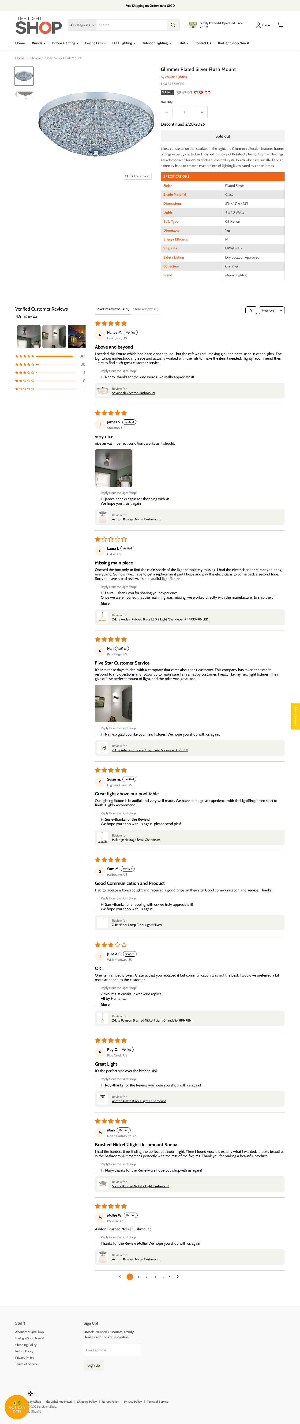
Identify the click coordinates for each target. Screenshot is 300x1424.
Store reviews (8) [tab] (145, 309)
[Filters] (251, 310)
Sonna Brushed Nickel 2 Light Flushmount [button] (140, 1186)
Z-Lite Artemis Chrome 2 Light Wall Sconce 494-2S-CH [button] (150, 750)
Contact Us (203, 43)
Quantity (167, 102)
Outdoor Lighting (155, 43)
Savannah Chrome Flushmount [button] (133, 393)
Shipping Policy (26, 1345)
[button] (50, 356)
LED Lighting (122, 43)
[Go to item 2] (54, 336)
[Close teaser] (30, 1393)
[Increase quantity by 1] (202, 112)
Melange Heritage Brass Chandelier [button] (136, 840)
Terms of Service (26, 1364)
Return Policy (24, 1351)
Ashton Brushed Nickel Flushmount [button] (136, 519)
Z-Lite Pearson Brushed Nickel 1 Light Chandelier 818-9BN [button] (151, 1020)
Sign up (93, 1365)
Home (20, 43)
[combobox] (132, 25)
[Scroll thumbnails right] (80, 336)
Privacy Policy (24, 1358)
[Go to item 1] (29, 336)
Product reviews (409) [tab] (113, 309)
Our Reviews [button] (296, 716)
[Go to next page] (179, 1277)
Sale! (181, 43)
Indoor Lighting (64, 43)
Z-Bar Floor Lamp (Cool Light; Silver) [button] (137, 925)
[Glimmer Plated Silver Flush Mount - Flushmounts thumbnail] (24, 76)
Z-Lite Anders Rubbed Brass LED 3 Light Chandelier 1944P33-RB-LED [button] (160, 619)
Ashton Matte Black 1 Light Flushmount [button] (139, 1101)
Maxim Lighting (176, 77)
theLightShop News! (233, 43)
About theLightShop (29, 1332)
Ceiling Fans (94, 43)
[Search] (173, 25)
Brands (37, 43)
